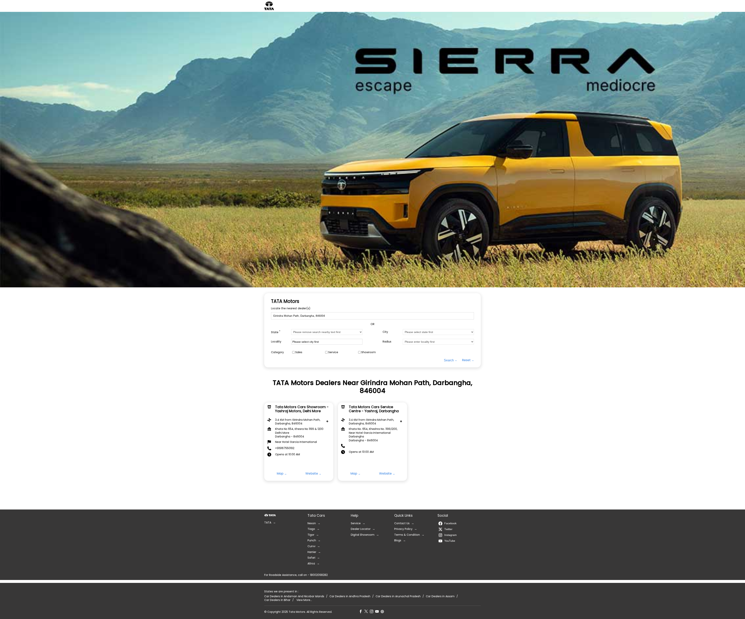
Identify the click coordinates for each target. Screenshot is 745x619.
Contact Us (402, 523)
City (385, 332)
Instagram (450, 534)
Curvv (311, 546)
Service (333, 352)
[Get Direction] (328, 422)
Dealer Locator (361, 529)
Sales (298, 352)
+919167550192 (284, 448)
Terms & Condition (407, 535)
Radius (387, 341)
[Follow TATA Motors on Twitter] (367, 612)
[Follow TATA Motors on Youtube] (378, 612)
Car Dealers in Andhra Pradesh (349, 596)
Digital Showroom (362, 535)
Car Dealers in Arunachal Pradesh (398, 596)
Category (277, 352)
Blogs (397, 540)
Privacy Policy (403, 529)
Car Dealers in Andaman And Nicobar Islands (294, 596)
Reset (466, 360)
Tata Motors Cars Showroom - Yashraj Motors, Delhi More (302, 409)
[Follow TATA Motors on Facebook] (361, 612)
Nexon (312, 523)
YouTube (449, 540)
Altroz (311, 563)
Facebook (450, 523)
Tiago (311, 529)
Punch (312, 540)
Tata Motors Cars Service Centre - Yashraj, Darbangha (374, 409)
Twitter (448, 529)
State (275, 332)
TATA (267, 522)
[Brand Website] (383, 612)
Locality (276, 341)
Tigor (311, 535)
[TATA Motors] (269, 6)
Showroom (368, 352)
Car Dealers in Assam (440, 596)
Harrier (312, 552)
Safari (311, 558)
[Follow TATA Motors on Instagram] (372, 612)
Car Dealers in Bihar (277, 600)
